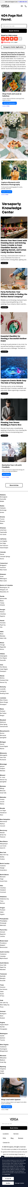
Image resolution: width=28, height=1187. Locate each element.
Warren (2, 748)
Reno (1, 815)
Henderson (3, 813)
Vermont (3, 1011)
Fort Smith (3, 534)
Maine (2, 709)
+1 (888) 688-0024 (22, 1)
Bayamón (3, 934)
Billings (2, 788)
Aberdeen (3, 969)
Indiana (2, 654)
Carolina (2, 936)
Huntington (3, 1049)
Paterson (2, 837)
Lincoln (2, 801)
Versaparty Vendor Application (13, 47)
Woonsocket (3, 947)
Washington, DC (5, 587)
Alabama (3, 495)
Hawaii (2, 620)
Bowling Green (4, 693)
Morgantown (4, 1051)
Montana (3, 786)
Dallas (2, 991)
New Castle (3, 581)
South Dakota (4, 963)
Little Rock (3, 530)
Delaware (3, 574)
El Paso (2, 996)
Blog (12, 1138)
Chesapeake (3, 1029)
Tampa (2, 603)
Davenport (3, 671)
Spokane (2, 1038)
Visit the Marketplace (10, 103)
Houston (2, 987)
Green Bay (3, 1062)
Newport (2, 945)
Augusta (2, 616)
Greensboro (3, 870)
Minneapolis (3, 755)
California (3, 539)
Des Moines (3, 667)
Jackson (2, 766)
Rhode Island (4, 941)
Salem (2, 912)
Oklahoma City (4, 899)
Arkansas (3, 528)
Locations (6, 1134)
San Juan (2, 932)
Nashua (2, 824)
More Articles (14, 485)
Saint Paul (3, 757)
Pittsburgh (3, 923)
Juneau (2, 512)
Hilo (1, 627)
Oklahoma (3, 897)
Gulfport (2, 768)
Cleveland (3, 890)
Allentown (3, 925)
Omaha (2, 799)
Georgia (2, 609)
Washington (4, 1033)
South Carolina (4, 952)
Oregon (2, 908)
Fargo (1, 879)
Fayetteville (3, 532)
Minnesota (3, 753)
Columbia (3, 956)
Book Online (14, 31)
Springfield (3, 737)
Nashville (2, 976)
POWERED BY (5, 106)
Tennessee (3, 974)
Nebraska (3, 797)
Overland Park (4, 680)
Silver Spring (3, 724)
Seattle (2, 1036)
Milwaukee (3, 1058)
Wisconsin (3, 1055)
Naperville (3, 647)
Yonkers (2, 859)
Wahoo (2, 804)
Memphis (2, 978)
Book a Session (6, 191)
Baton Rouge (4, 702)
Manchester (3, 821)
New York (3, 852)
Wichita (2, 678)
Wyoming (3, 1066)
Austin (2, 994)
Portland (2, 711)
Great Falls (3, 793)
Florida (2, 596)
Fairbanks (3, 508)
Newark (2, 832)
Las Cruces (3, 846)
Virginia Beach (4, 1024)
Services (16, 1134)
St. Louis (2, 777)
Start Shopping (6, 1107)
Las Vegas (3, 810)
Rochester (3, 759)
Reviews (20, 1138)
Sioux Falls (3, 965)
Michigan (3, 742)
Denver (2, 554)
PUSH (25, 1185)
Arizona (2, 517)
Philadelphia (3, 921)
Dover (2, 576)
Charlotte (3, 866)
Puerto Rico (3, 930)
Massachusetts (4, 731)
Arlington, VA (4, 590)
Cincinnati (3, 892)
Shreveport (3, 704)
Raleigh (2, 868)
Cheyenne (3, 1069)
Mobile (2, 501)
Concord (2, 826)
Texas (2, 985)
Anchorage (3, 510)
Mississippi (3, 764)
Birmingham (3, 497)
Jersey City (3, 835)
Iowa (1, 665)
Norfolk (2, 1027)
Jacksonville (3, 598)
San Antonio (3, 989)
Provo (1, 1007)
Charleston (3, 954)
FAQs (4, 1138)
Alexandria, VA (4, 592)
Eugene (2, 914)
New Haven (3, 570)
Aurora (2, 559)
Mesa (1, 523)
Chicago (2, 645)
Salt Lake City (4, 1002)
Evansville (3, 660)
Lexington (3, 691)
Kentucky (3, 687)
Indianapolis (3, 656)
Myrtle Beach (4, 958)
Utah (1, 1000)
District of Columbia (6, 585)
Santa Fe (2, 848)
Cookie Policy (7, 1174)
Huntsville (3, 499)
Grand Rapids (4, 746)
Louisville (2, 689)
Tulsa (1, 901)
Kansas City (3, 682)
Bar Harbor (3, 713)
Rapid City (3, 967)
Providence (3, 943)
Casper (2, 1071)
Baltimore (3, 722)
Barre (1, 1016)
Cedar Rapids (4, 669)
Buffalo (2, 857)
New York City (4, 855)
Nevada (2, 808)
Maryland (3, 720)
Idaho (2, 631)
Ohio (1, 885)
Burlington (3, 1013)
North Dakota (4, 874)
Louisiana (3, 698)
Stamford (3, 567)
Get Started (6, 474)
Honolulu (3, 623)
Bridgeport (3, 565)
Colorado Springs (5, 556)
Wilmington (3, 578)
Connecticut (4, 563)
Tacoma (2, 1040)
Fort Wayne (3, 658)
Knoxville (2, 980)
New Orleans (4, 700)
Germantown (4, 726)
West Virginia (4, 1044)
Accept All (8, 1178)
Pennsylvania (4, 919)
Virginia (2, 1022)
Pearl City (3, 625)
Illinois (2, 643)
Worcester (3, 735)
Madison (2, 1060)
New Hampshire (5, 819)
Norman (2, 903)
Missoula (2, 790)
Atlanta (2, 612)
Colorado (3, 552)
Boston (2, 733)
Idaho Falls (3, 638)
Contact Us (6, 1142)
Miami (2, 601)
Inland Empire (4, 548)
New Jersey (3, 830)
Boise (1, 634)
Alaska (2, 506)
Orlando (2, 605)
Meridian (2, 636)
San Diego (3, 543)
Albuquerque (4, 843)
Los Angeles (3, 541)
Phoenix (2, 521)
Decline (8, 1183)
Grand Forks (3, 881)
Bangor (2, 715)
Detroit (2, 744)
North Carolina (4, 863)
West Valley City (4, 1005)
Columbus (3, 614)
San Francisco (4, 545)
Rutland (2, 1018)
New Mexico (4, 841)
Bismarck (2, 877)
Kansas (2, 676)
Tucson (2, 519)
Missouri (2, 775)
